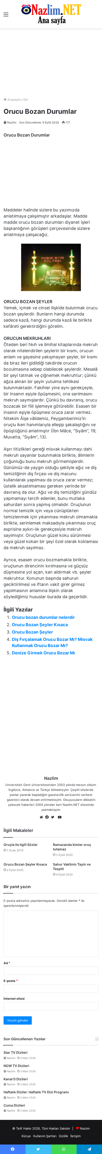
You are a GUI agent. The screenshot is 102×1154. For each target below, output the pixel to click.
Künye (26, 1136)
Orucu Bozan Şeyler (32, 631)
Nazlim (11, 122)
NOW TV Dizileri (16, 1066)
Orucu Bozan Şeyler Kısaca (40, 624)
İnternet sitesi (14, 998)
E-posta (11, 981)
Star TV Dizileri (16, 1052)
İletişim (75, 1136)
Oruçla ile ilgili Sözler (21, 845)
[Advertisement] (51, 62)
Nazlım (85, 1128)
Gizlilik (63, 1136)
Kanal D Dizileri (16, 1079)
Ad (7, 963)
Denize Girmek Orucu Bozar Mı (43, 652)
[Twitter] (54, 817)
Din (25, 99)
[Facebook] (48, 817)
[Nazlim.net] (51, 14)
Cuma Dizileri (14, 1105)
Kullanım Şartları (44, 1136)
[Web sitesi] (42, 817)
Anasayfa (13, 99)
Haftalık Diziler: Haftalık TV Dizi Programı (36, 1092)
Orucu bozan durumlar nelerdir (43, 617)
